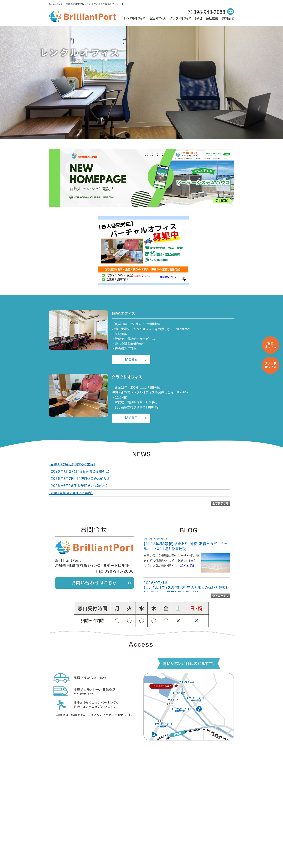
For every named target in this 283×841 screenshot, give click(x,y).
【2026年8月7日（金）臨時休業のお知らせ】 (80, 478)
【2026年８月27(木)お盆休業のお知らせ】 (79, 471)
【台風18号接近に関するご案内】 (72, 464)
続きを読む (188, 565)
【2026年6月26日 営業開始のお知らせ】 (78, 485)
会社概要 (212, 18)
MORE (131, 359)
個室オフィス (157, 18)
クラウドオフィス (180, 18)
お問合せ (228, 18)
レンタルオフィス (134, 18)
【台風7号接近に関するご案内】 (71, 493)
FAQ (198, 18)
